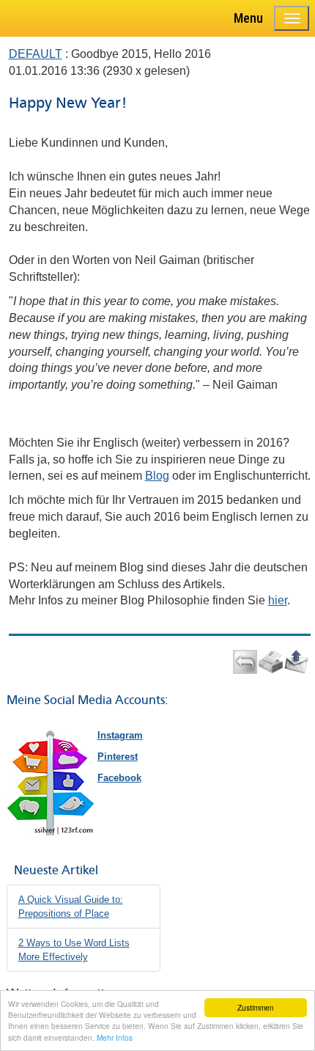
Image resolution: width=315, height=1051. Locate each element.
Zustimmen (255, 1007)
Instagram (120, 735)
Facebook (119, 777)
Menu (248, 18)
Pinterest (117, 756)
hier (277, 600)
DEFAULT (35, 54)
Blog (157, 475)
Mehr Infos (115, 1037)
